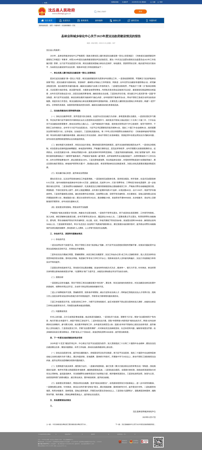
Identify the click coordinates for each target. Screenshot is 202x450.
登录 (161, 2)
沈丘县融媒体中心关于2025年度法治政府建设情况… (139, 424)
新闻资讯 (84, 20)
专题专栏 (153, 20)
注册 (153, 2)
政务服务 (99, 20)
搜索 (140, 11)
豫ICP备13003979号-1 (44, 444)
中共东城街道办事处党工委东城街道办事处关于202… (70, 424)
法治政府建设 (66, 25)
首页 (51, 25)
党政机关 (124, 440)
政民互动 (135, 20)
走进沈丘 (66, 20)
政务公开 (117, 20)
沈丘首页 (48, 20)
